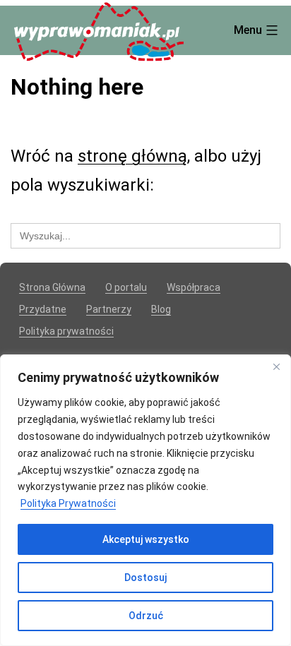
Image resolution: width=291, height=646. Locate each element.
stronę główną (132, 156)
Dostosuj (145, 577)
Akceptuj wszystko (145, 539)
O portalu (126, 287)
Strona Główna (52, 287)
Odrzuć (146, 615)
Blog (161, 309)
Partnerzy (108, 309)
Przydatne (42, 309)
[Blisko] (276, 366)
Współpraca (193, 287)
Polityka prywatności (66, 331)
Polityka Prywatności (68, 503)
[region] (145, 500)
